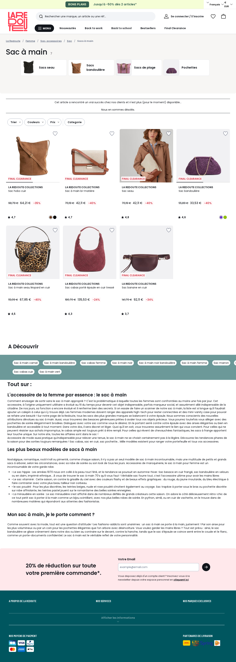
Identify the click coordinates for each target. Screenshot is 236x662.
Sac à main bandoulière (59, 363)
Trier (14, 122)
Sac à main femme (194, 363)
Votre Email (126, 559)
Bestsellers (148, 28)
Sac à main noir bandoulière (157, 363)
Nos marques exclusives (197, 601)
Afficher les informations (118, 618)
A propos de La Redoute (22, 601)
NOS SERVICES (103, 601)
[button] (223, 16)
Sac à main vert (50, 372)
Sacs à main (85, 41)
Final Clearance (175, 28)
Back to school (121, 28)
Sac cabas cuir (23, 372)
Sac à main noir (122, 363)
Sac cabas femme (93, 363)
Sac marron (221, 363)
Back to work (94, 28)
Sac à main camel (26, 363)
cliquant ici (181, 579)
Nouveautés (68, 28)
